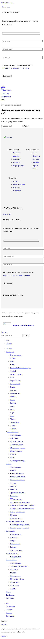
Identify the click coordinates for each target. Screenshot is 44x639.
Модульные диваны (17, 448)
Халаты (13, 589)
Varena (12, 419)
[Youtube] (14, 302)
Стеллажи (14, 496)
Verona (14, 422)
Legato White (15, 381)
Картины (13, 537)
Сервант (13, 470)
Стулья (13, 483)
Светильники (15, 544)
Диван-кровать (16, 451)
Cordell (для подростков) (19, 525)
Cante (12, 365)
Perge (12, 409)
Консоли (13, 489)
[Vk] (6, 302)
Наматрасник (15, 576)
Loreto (12, 387)
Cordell (13, 371)
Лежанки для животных (19, 566)
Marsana (13, 390)
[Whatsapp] (31, 80)
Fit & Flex (16, 374)
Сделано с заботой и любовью (23, 325)
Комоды (13, 486)
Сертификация (18, 166)
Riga (12, 413)
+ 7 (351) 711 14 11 (7, 2)
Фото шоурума (19, 184)
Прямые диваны (16, 441)
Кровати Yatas (15, 518)
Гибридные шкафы (17, 512)
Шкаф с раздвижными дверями (22, 505)
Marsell (15, 393)
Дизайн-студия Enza (36, 165)
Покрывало (14, 582)
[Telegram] (39, 80)
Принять (4, 636)
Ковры (12, 541)
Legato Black (15, 384)
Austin (12, 358)
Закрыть (4, 332)
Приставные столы (17, 480)
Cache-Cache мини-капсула (20, 368)
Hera (12, 377)
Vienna (12, 425)
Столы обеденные (17, 473)
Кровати (13, 515)
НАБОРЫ (14, 438)
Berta (12, 361)
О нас (15, 181)
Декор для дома (16, 550)
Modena (13, 397)
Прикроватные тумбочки (20, 502)
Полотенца (14, 585)
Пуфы (12, 457)
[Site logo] (9, 93)
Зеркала (13, 547)
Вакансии (17, 187)
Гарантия (16, 162)
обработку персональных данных (15, 68)
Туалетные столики (17, 493)
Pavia (12, 406)
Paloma (13, 403)
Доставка (16, 159)
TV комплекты (15, 499)
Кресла (13, 454)
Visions (13, 429)
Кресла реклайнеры (17, 461)
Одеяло (13, 573)
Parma (12, 400)
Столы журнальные (17, 477)
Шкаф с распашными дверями (22, 509)
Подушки (14, 569)
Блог (34, 153)
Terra (12, 416)
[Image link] (8, 137)
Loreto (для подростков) (19, 528)
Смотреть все (15, 435)
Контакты (17, 191)
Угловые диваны (16, 445)
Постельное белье (17, 579)
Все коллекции (15, 355)
